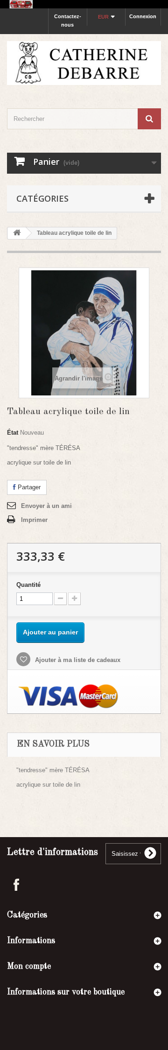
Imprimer (34, 519)
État (12, 432)
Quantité (28, 584)
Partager (28, 487)
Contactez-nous (67, 21)
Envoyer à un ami (46, 505)
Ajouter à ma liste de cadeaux (76, 659)
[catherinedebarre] (84, 63)
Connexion (142, 16)
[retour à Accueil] (17, 233)
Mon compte (29, 966)
